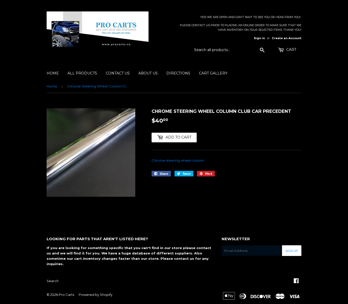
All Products (82, 73)
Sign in (259, 38)
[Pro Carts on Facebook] (296, 281)
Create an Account (286, 38)
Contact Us (118, 73)
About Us (148, 73)
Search (53, 281)
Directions (178, 73)
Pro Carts (66, 295)
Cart (290, 49)
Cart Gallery (213, 73)
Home (53, 73)
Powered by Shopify (95, 295)
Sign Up (291, 251)
